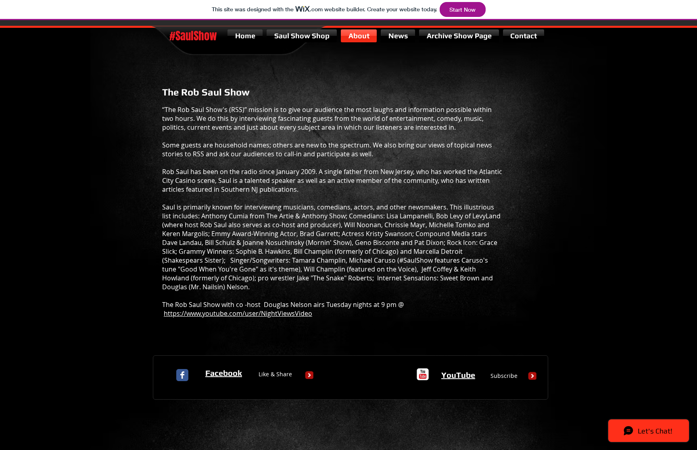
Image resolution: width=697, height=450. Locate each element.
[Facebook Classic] (182, 375)
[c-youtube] (423, 374)
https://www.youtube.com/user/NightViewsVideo (238, 313)
